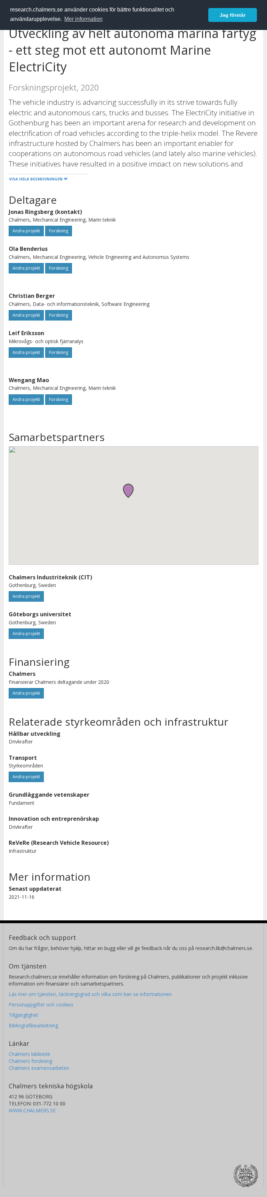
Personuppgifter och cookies (41, 1004)
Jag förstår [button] (232, 15)
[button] (128, 491)
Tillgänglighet (23, 1015)
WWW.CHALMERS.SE (32, 1110)
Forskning (58, 231)
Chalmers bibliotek (29, 1054)
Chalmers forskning (30, 1061)
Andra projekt (26, 231)
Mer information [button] (83, 19)
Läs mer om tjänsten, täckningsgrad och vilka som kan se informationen (90, 994)
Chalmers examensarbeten (39, 1068)
